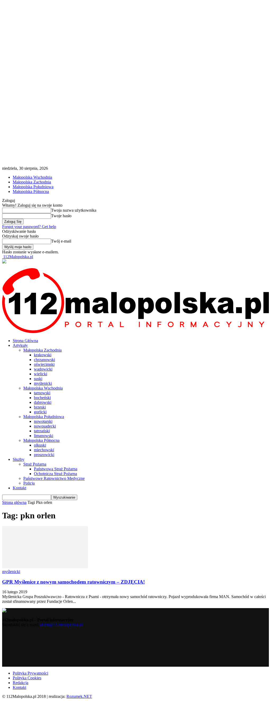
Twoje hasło (61, 216)
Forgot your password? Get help (29, 226)
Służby (18, 459)
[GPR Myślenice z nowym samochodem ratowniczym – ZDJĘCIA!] (45, 567)
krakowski (42, 355)
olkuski (40, 445)
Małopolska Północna (31, 191)
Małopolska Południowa (33, 186)
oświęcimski (44, 364)
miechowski (44, 450)
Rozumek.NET (79, 696)
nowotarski (43, 421)
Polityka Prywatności (30, 673)
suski (38, 378)
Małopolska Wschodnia (32, 177)
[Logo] (135, 331)
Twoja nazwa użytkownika (73, 210)
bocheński (42, 397)
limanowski (43, 435)
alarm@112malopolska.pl (61, 624)
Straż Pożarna (34, 464)
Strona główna (14, 502)
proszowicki (44, 454)
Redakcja (20, 682)
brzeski (40, 407)
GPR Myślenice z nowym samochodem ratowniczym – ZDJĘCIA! (73, 582)
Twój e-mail (61, 241)
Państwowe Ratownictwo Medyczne (54, 478)
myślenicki (43, 383)
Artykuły (20, 345)
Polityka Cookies (27, 678)
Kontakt (19, 488)
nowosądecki (45, 426)
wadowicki (43, 369)
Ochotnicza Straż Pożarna (55, 473)
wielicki (40, 374)
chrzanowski (44, 359)
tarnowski (42, 393)
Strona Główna (25, 340)
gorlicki (40, 412)
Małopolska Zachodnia (32, 182)
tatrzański (42, 431)
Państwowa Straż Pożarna (55, 469)
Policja (29, 483)
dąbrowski (42, 402)
